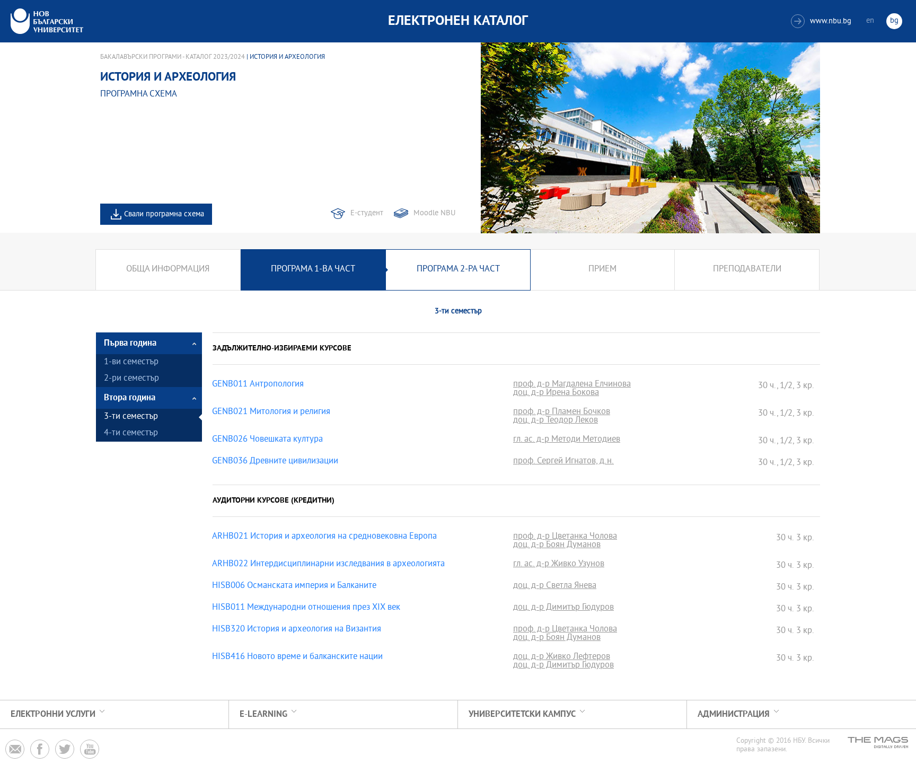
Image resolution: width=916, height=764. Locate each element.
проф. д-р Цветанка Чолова (565, 537)
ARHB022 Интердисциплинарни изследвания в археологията (328, 564)
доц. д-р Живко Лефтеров (561, 657)
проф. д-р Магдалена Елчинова (572, 385)
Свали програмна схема (164, 214)
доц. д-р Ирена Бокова (556, 393)
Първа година (130, 343)
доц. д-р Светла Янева (554, 586)
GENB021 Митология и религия (271, 412)
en (870, 21)
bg (894, 21)
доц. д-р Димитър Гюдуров (563, 608)
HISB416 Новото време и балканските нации (297, 657)
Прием (602, 269)
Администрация (734, 714)
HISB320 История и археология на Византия (296, 630)
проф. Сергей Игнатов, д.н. (563, 462)
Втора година (129, 397)
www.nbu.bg (822, 21)
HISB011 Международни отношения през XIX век (306, 608)
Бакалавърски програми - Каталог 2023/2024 (172, 57)
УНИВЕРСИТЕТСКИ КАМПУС (522, 714)
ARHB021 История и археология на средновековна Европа (324, 537)
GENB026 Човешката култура (267, 440)
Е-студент (366, 213)
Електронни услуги (53, 714)
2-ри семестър (131, 378)
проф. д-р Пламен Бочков (561, 412)
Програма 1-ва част (313, 269)
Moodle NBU (434, 213)
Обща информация (167, 269)
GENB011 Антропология (258, 385)
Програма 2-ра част (458, 269)
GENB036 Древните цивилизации (275, 462)
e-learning (263, 714)
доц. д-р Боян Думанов (557, 545)
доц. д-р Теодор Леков (555, 421)
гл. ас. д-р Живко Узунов (558, 564)
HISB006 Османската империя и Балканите (294, 586)
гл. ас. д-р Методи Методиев (566, 440)
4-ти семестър (131, 433)
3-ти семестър (131, 417)
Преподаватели (747, 269)
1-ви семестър (131, 362)
